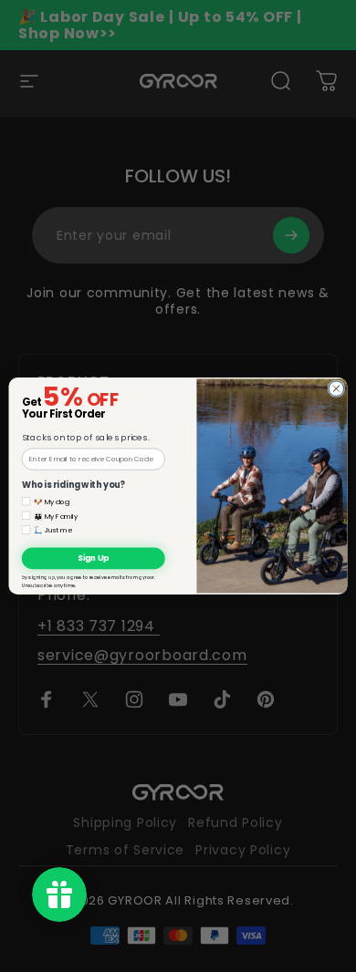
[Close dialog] (336, 389)
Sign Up (93, 558)
